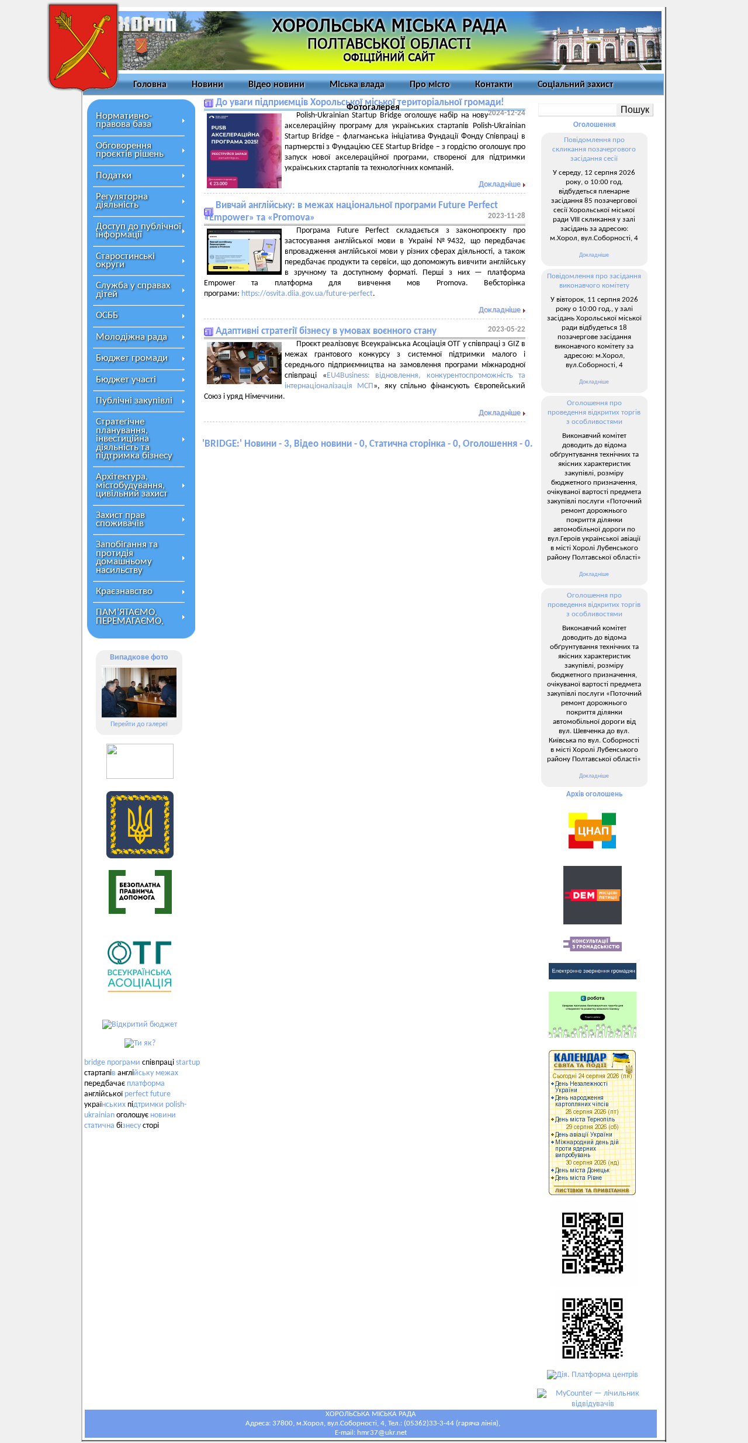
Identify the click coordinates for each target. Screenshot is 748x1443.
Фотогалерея (373, 107)
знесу (131, 1125)
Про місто (430, 84)
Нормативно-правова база (124, 120)
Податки (113, 176)
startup (188, 1062)
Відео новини (276, 84)
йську (144, 1073)
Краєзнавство (124, 591)
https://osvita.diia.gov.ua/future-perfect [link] (307, 293)
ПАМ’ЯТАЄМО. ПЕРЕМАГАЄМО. (130, 616)
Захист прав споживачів (120, 519)
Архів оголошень (594, 794)
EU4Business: (348, 375)
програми (123, 1062)
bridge (94, 1062)
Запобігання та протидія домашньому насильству (127, 557)
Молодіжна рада (131, 337)
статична (99, 1125)
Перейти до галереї (139, 724)
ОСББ (107, 315)
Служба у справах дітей (133, 290)
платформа (146, 1083)
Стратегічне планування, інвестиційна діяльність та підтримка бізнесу (134, 439)
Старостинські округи (125, 260)
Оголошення (594, 125)
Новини (207, 84)
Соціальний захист (575, 84)
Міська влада (357, 84)
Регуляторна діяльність (122, 201)
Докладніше (500, 184)
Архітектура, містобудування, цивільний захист (132, 485)
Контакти (493, 84)
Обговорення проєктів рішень (130, 150)
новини (163, 1115)
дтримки (148, 1104)
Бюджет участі (126, 380)
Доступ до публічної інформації (138, 231)
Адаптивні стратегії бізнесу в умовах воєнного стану (326, 331)
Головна (150, 84)
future (160, 1094)
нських (114, 1104)
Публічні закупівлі (134, 401)
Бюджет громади (132, 358)
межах (166, 1073)
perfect (136, 1094)
